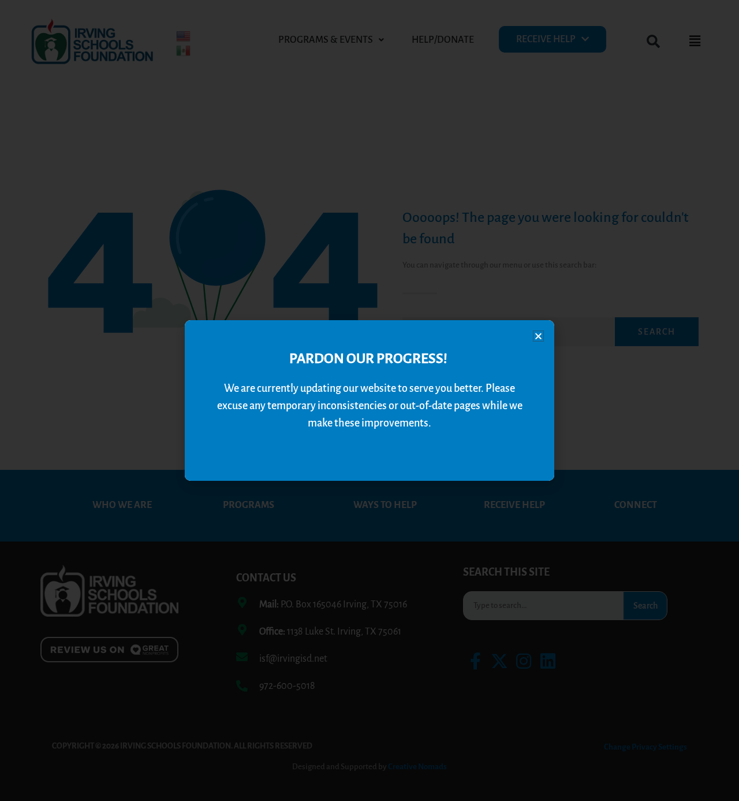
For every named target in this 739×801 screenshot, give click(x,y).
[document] (369, 400)
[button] (538, 336)
